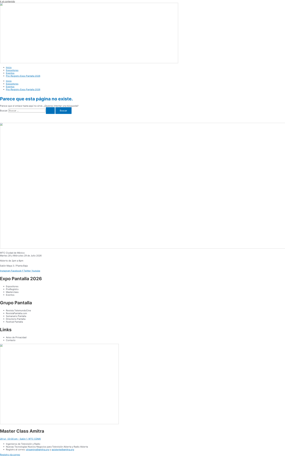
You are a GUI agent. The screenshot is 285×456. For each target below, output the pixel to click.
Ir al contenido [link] (7, 1)
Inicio (9, 67)
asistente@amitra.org (63, 449)
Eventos (10, 73)
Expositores (12, 70)
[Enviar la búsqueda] (50, 110)
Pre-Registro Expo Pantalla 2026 (23, 76)
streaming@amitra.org (37, 449)
